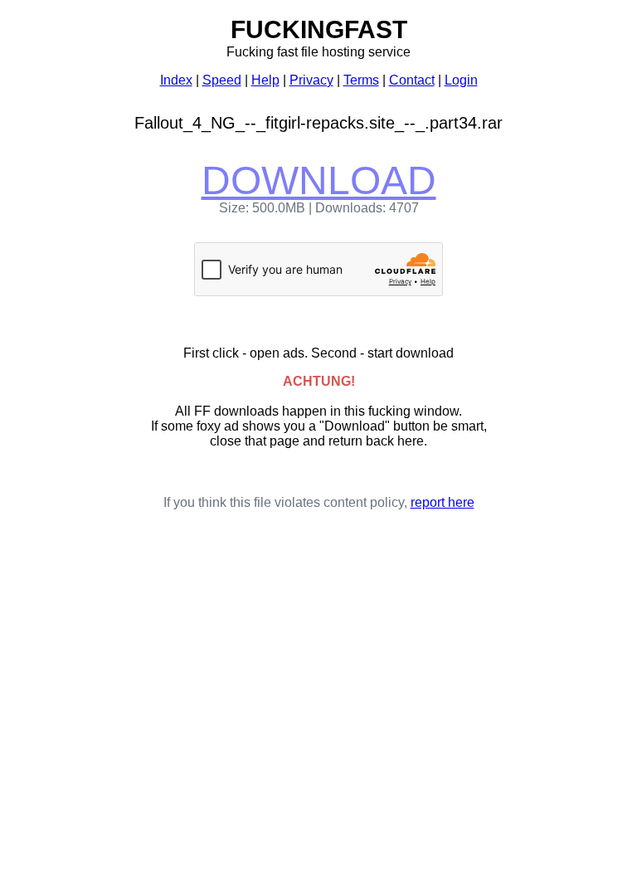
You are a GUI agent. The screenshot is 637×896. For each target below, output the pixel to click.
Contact (412, 80)
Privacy (311, 80)
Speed (221, 80)
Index (176, 80)
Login (461, 80)
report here (442, 502)
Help (265, 80)
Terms (361, 80)
